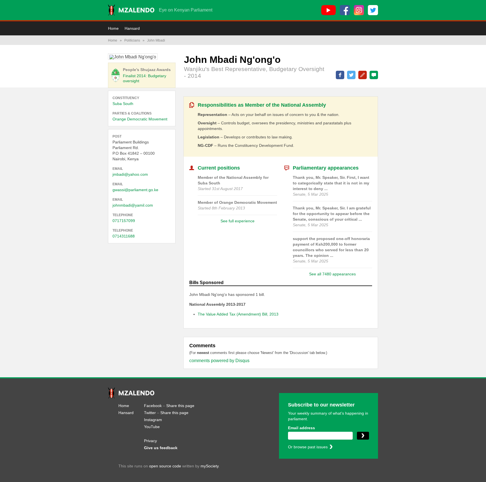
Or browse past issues (308, 447)
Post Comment (374, 75)
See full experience (237, 221)
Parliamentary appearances (326, 168)
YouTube (152, 426)
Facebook (153, 405)
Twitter (150, 412)
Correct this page (362, 75)
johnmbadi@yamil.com (132, 205)
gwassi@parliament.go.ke (135, 190)
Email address (301, 428)
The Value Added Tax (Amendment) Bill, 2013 (238, 314)
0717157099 (123, 220)
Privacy (150, 440)
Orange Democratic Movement (139, 119)
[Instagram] (359, 10)
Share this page (180, 405)
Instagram (153, 419)
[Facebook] (345, 10)
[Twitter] (373, 10)
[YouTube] (328, 10)
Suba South (122, 103)
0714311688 (123, 236)
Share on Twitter (351, 75)
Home (113, 28)
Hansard (132, 28)
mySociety (210, 466)
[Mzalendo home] (131, 10)
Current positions (219, 168)
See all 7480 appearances (332, 274)
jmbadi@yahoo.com (130, 174)
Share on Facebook (340, 75)
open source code (165, 466)
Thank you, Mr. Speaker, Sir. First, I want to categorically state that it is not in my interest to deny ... (331, 183)
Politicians (132, 40)
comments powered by (219, 360)
